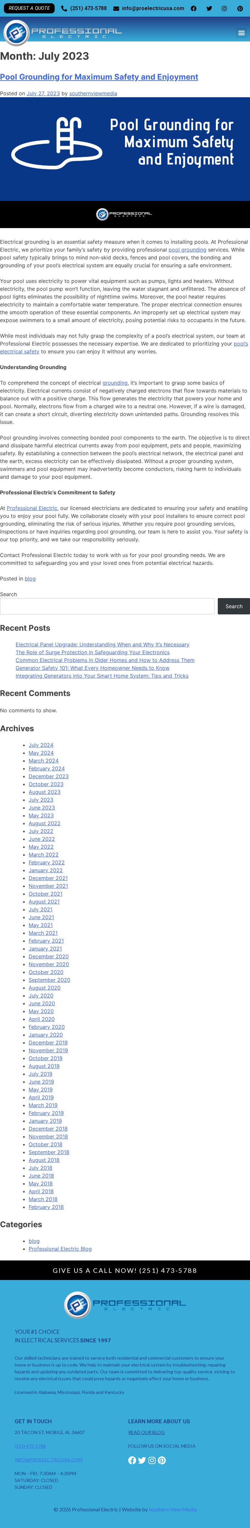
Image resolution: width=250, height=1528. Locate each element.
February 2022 (47, 862)
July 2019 (40, 1074)
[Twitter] (142, 1460)
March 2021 (43, 933)
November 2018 (48, 1136)
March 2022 (44, 854)
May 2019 (41, 1089)
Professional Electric (32, 508)
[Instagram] (152, 1460)
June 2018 (41, 1175)
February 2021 (46, 940)
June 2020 (42, 1003)
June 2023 (42, 807)
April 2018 (41, 1191)
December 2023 (49, 776)
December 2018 (48, 1128)
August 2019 (44, 1066)
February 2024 (47, 768)
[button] (241, 32)
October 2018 (45, 1144)
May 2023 (41, 815)
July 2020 (41, 995)
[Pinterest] (162, 1460)
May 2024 (41, 752)
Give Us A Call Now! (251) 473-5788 (125, 1270)
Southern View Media (173, 1509)
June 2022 (42, 839)
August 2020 (45, 987)
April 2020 (42, 1019)
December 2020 (49, 956)
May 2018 (41, 1183)
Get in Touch (33, 1421)
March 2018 (43, 1199)
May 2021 (41, 925)
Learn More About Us (159, 1421)
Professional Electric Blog (60, 1248)
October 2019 (45, 1058)
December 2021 (48, 878)
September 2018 (49, 1152)
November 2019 (48, 1050)
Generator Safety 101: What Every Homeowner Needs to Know (93, 668)
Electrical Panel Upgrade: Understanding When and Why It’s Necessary (102, 644)
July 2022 (41, 831)
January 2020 (46, 1034)
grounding (115, 382)
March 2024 (44, 760)
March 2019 (43, 1105)
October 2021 (45, 893)
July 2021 (40, 909)
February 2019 (46, 1113)
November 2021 (48, 886)
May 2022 (41, 846)
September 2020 (49, 980)
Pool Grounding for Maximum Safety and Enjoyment (99, 77)
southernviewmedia (93, 93)
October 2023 (46, 784)
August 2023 (45, 792)
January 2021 (45, 948)
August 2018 (44, 1160)
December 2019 (48, 1042)
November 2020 (49, 964)
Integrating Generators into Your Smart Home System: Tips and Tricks (102, 675)
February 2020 (47, 1027)
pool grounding (187, 249)
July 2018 (40, 1168)
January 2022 (46, 870)
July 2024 (41, 745)
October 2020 (46, 972)
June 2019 (41, 1081)
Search (8, 594)
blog (30, 578)
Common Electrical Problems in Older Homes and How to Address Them (105, 660)
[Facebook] (132, 1460)
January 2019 (45, 1121)
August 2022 (45, 823)
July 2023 (41, 799)
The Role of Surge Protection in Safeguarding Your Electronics (93, 652)
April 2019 (41, 1097)
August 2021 (44, 901)
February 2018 (46, 1207)
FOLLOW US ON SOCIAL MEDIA (162, 1446)
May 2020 (41, 1011)
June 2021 (41, 917)
